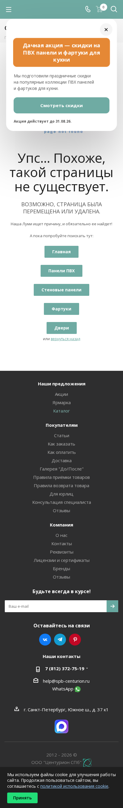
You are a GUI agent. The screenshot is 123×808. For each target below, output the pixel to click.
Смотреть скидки (61, 105)
